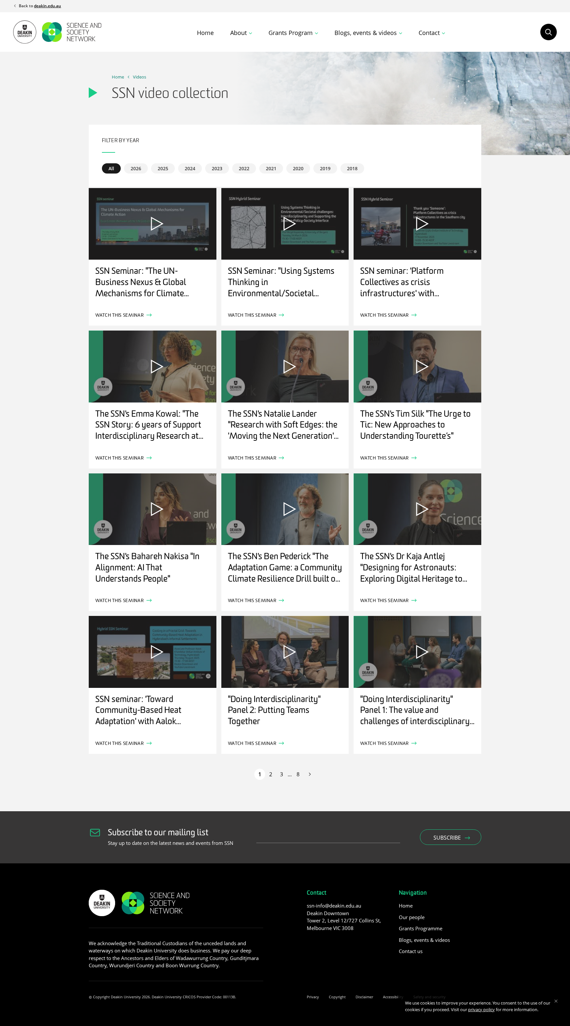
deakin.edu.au (47, 6)
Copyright (337, 996)
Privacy (313, 996)
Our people (412, 917)
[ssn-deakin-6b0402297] (310, 942)
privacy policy (481, 1009)
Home (205, 33)
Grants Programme (420, 928)
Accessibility (393, 996)
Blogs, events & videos (424, 940)
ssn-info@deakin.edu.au (334, 905)
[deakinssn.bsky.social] (335, 942)
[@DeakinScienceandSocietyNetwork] (323, 942)
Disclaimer (364, 996)
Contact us (411, 951)
